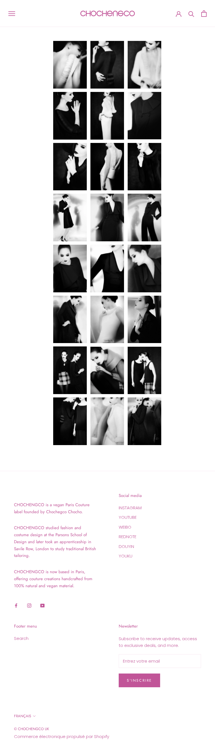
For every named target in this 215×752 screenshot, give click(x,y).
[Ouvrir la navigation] (11, 13)
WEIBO (125, 527)
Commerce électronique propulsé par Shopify (61, 736)
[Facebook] (16, 605)
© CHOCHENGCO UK (31, 729)
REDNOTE (127, 537)
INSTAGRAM (130, 508)
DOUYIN (126, 546)
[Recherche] (191, 14)
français (22, 716)
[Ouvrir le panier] (204, 13)
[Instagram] (29, 605)
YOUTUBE (128, 517)
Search (21, 638)
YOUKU (125, 556)
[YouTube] (42, 605)
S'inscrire (139, 680)
